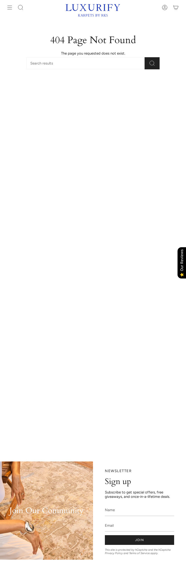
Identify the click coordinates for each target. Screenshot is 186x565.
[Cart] (175, 7)
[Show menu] (10, 7)
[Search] (152, 63)
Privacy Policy (114, 553)
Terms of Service (139, 553)
